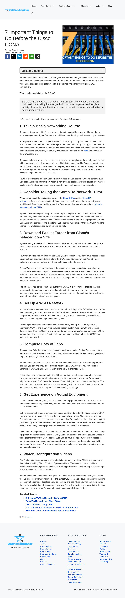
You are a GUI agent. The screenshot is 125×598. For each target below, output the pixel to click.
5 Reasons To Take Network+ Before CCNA (46, 498)
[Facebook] (7, 56)
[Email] (31, 56)
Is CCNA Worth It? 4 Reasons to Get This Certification (52, 507)
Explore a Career (66, 6)
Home (33, 6)
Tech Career (46, 6)
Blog (110, 6)
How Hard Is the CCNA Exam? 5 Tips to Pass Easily (51, 510)
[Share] (37, 56)
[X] (13, 56)
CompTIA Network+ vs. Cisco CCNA (43, 501)
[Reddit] (25, 56)
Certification (26, 517)
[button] (32, 13)
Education (84, 6)
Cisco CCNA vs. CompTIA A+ (40, 504)
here (86, 151)
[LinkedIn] (19, 56)
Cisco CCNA (69, 198)
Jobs (98, 6)
